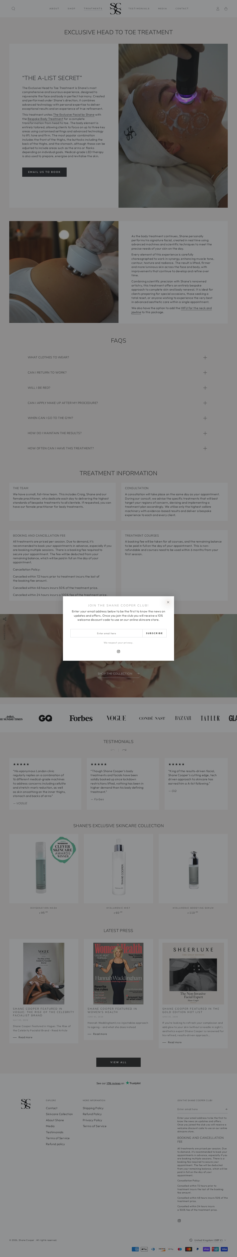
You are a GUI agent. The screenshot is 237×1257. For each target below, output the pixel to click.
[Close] (168, 602)
